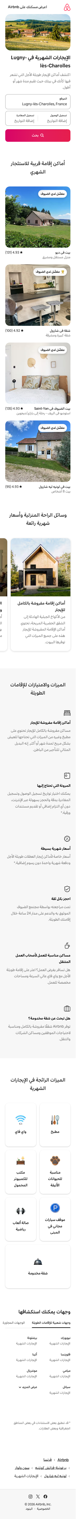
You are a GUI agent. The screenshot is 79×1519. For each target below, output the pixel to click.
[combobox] (38, 104)
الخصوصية (43, 1509)
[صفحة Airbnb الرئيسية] (67, 7)
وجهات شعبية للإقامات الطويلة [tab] (51, 1323)
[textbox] (54, 121)
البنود (29, 1509)
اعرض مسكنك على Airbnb (27, 7)
